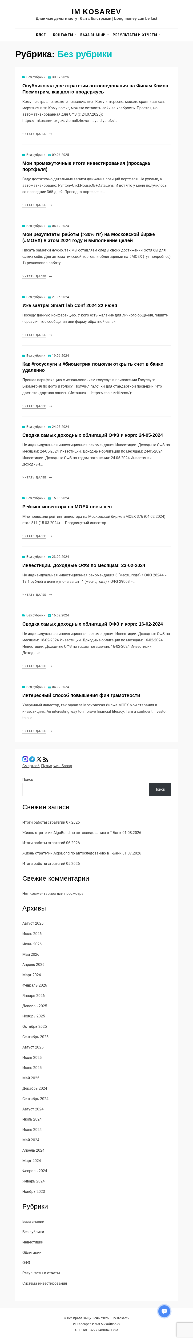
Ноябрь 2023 (33, 1191)
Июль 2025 (32, 1057)
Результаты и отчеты (135, 35)
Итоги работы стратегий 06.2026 (51, 843)
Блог (41, 35)
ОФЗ (26, 1262)
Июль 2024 (32, 1119)
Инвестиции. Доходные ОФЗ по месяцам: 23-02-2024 (83, 565)
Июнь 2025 (32, 1067)
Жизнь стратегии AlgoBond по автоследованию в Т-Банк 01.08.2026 (81, 832)
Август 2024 (33, 1109)
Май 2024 (30, 1140)
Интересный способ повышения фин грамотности (81, 695)
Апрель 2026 (33, 964)
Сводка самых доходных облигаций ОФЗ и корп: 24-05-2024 (92, 435)
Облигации (31, 1252)
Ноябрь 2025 (33, 1016)
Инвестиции (32, 1242)
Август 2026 (33, 923)
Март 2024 (31, 1160)
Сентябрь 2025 (35, 1037)
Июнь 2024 (32, 1129)
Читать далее (34, 134)
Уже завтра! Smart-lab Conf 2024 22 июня (69, 305)
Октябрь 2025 (34, 1026)
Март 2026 (31, 975)
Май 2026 (30, 954)
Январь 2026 (33, 995)
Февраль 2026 (34, 985)
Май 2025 (30, 1078)
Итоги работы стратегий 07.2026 (51, 822)
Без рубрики (35, 77)
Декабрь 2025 (34, 1006)
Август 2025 (33, 1047)
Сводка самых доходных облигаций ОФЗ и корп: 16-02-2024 (92, 624)
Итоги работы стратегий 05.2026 (51, 863)
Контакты (63, 35)
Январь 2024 (33, 1181)
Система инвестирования (44, 1283)
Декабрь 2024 (34, 1088)
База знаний (93, 35)
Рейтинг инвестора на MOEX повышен (67, 506)
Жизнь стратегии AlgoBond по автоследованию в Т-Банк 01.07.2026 (81, 853)
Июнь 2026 (32, 944)
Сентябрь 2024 (35, 1099)
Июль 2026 (32, 933)
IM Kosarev (96, 12)
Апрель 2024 (33, 1150)
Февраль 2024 (34, 1171)
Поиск (27, 779)
